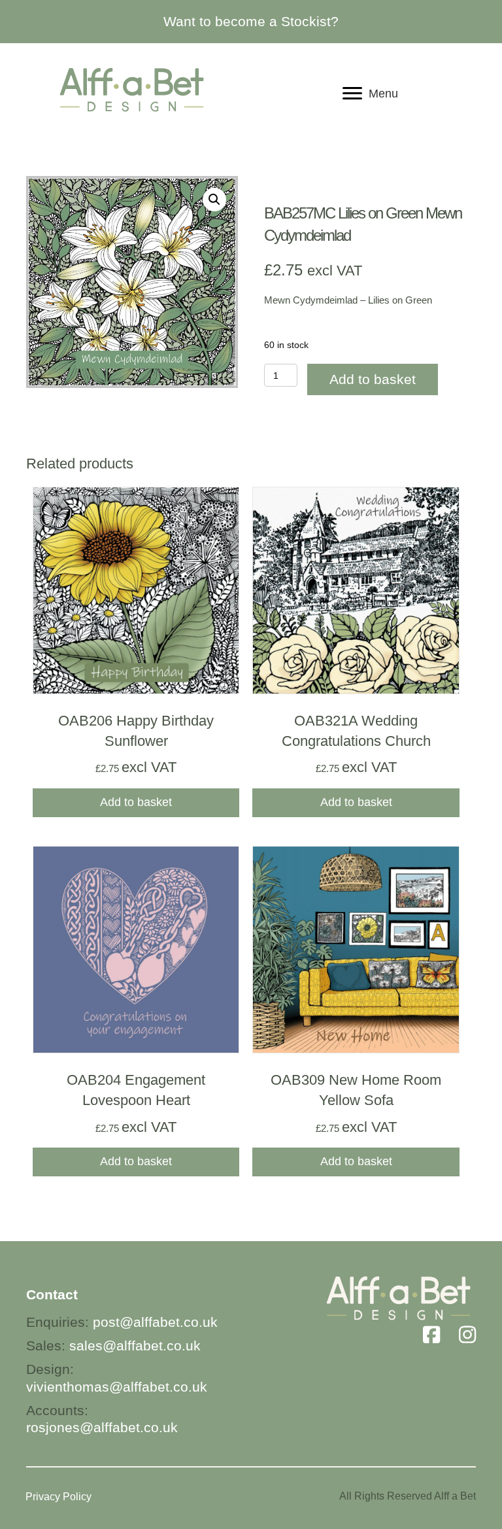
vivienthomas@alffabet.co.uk (116, 1386)
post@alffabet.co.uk (155, 1321)
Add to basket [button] (136, 802)
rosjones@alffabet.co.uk (102, 1427)
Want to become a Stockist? (251, 21)
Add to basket (372, 379)
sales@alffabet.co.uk (135, 1345)
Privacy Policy (58, 1496)
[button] (214, 199)
